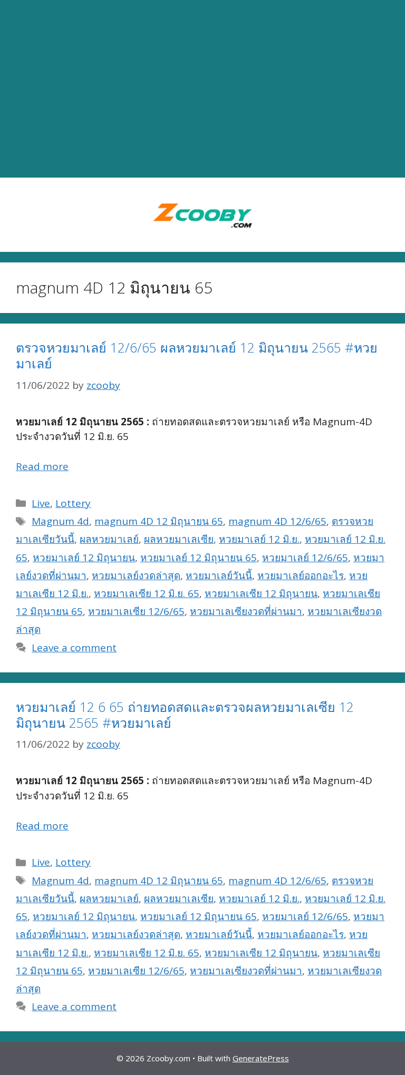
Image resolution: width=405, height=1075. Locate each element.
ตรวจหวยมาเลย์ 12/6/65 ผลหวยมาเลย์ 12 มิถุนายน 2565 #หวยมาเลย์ (197, 355)
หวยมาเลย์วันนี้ (219, 575)
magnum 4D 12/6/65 (277, 521)
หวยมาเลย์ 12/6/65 (305, 557)
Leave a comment (74, 647)
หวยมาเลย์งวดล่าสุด (136, 575)
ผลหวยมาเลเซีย (179, 539)
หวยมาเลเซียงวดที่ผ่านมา (246, 611)
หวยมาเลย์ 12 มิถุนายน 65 (198, 557)
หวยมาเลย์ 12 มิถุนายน (84, 557)
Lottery (73, 503)
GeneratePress (261, 1058)
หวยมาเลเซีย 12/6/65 (136, 611)
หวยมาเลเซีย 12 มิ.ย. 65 (146, 593)
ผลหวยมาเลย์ (109, 539)
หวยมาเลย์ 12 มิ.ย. (259, 539)
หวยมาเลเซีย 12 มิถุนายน (261, 593)
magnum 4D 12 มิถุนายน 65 (158, 521)
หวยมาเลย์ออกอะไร (300, 575)
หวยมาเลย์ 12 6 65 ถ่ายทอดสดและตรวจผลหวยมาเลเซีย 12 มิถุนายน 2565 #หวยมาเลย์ (185, 714)
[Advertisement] (202, 89)
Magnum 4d (60, 521)
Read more (42, 466)
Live (41, 503)
